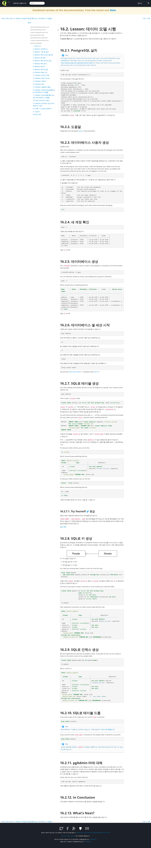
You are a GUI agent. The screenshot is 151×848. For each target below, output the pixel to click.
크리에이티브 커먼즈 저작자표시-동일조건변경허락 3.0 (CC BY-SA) (93, 832)
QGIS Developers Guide (37, 35)
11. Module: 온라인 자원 (41, 75)
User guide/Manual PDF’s (38, 30)
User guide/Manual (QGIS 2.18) (39, 27)
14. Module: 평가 (38, 84)
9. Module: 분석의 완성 (40, 69)
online (80, 131)
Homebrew (64, 60)
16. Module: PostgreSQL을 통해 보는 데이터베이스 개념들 (32, 18)
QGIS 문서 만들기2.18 (19, 3)
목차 (29, 23)
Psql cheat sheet (74, 372)
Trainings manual (36, 43)
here (113, 10)
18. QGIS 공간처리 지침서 (41, 100)
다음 (148, 18)
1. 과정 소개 (37, 46)
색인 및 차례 (37, 114)
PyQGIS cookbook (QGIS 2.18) (39, 32)
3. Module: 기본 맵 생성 (41, 52)
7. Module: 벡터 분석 (40, 64)
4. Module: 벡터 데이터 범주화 (43, 55)
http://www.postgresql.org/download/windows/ (77, 63)
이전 (143, 18)
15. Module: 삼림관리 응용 (41, 87)
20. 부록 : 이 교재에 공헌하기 (42, 109)
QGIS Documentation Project (4, 3)
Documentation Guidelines (38, 38)
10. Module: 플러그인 (40, 72)
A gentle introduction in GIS (39, 40)
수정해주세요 (93, 839)
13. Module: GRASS (39, 81)
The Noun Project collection (68, 836)
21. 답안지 (36, 112)
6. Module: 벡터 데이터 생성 (42, 61)
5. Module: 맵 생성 (39, 58)
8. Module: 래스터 (39, 66)
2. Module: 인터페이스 (40, 49)
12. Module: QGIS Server (41, 78)
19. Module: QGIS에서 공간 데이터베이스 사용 (43, 104)
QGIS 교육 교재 (7, 18)
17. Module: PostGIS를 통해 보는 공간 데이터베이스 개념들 (44, 96)
